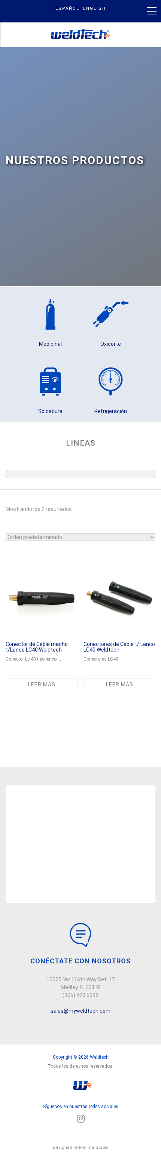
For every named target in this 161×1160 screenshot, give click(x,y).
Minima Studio (94, 1147)
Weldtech (81, 35)
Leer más (41, 684)
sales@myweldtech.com (80, 1011)
